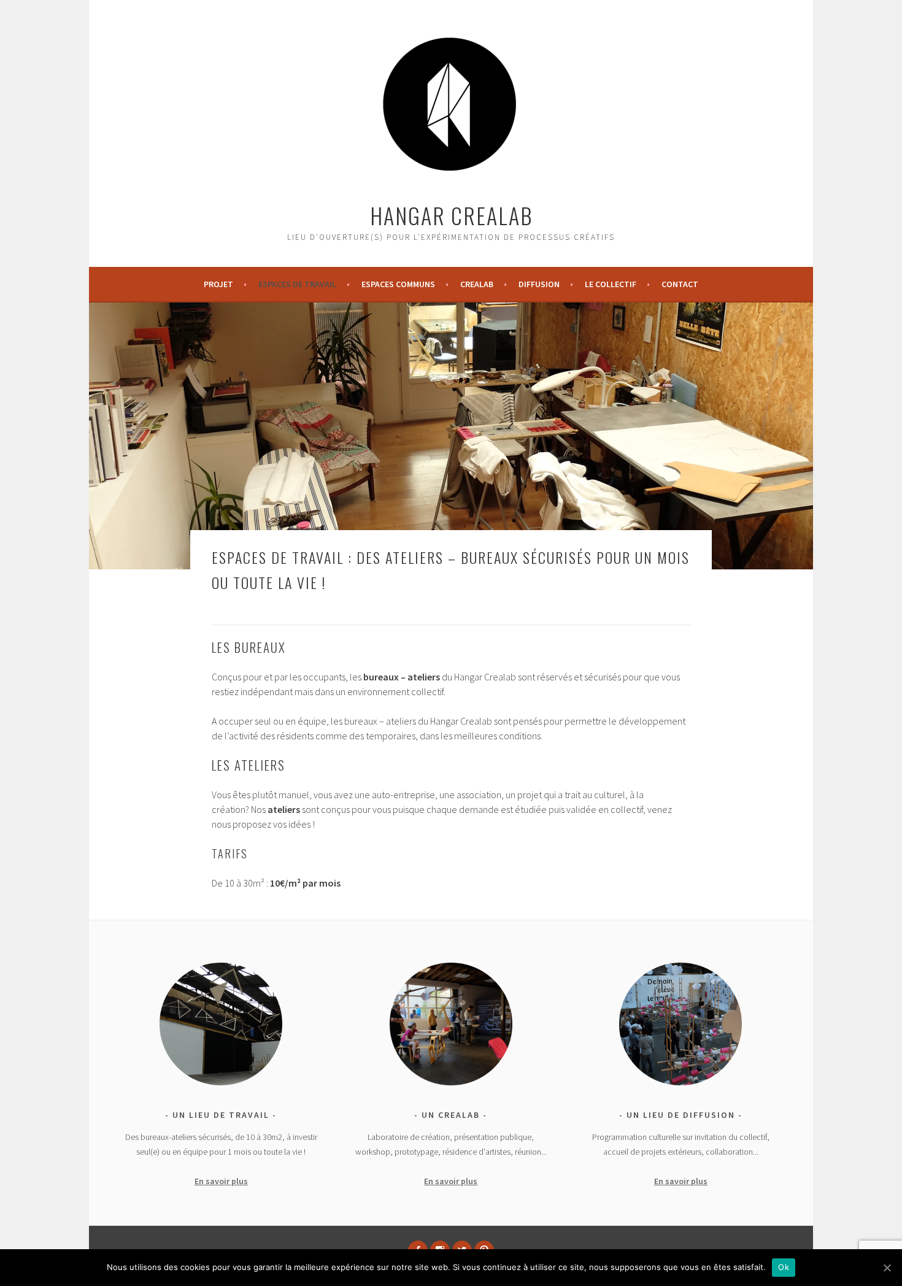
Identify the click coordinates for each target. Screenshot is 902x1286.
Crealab (476, 284)
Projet (218, 284)
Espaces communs (398, 284)
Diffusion (539, 284)
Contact (679, 284)
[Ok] (887, 1267)
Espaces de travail (297, 284)
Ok (783, 1267)
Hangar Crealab (451, 215)
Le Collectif (610, 284)
